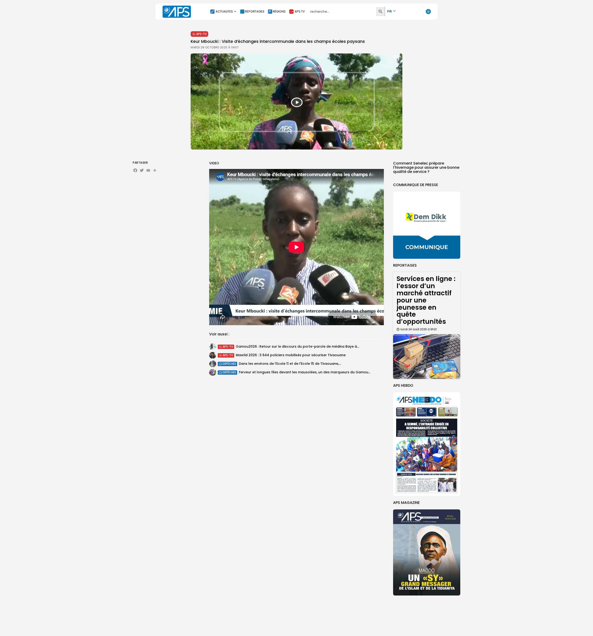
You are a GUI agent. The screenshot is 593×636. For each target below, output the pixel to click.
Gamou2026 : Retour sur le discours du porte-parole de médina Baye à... (297, 346)
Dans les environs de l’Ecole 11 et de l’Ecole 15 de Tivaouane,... (290, 363)
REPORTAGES (254, 11)
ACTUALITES (224, 11)
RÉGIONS (279, 11)
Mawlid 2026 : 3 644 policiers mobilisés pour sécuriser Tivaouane (291, 355)
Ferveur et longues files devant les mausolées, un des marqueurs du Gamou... (304, 372)
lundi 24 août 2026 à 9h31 (419, 329)
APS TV (300, 11)
